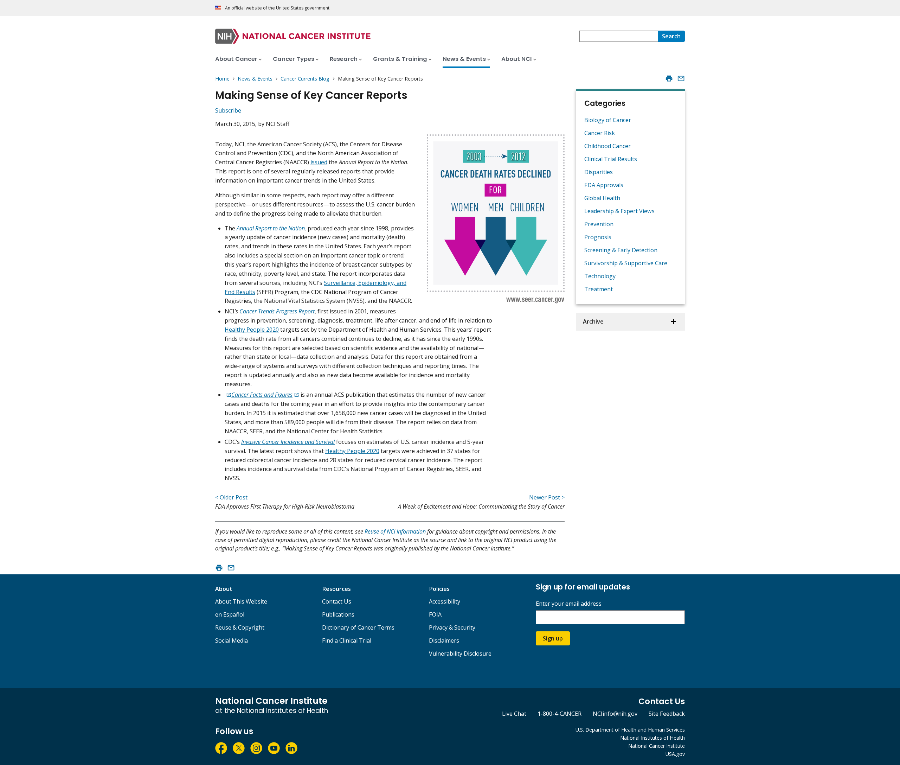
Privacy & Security (452, 627)
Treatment (598, 289)
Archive (593, 321)
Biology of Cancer (607, 120)
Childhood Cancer (607, 146)
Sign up (553, 638)
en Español (229, 614)
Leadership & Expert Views (619, 211)
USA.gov (675, 754)
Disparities (598, 172)
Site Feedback (667, 714)
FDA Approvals (603, 185)
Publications (338, 614)
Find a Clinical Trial (346, 640)
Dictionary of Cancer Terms (358, 627)
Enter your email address (569, 603)
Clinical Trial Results (610, 159)
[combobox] (618, 36)
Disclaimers (444, 640)
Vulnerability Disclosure (460, 653)
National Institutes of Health (652, 737)
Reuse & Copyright (239, 627)
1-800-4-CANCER (559, 714)
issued (318, 162)
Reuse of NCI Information (395, 531)
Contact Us (336, 601)
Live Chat (514, 714)
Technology (600, 276)
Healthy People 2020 (252, 329)
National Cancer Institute (656, 745)
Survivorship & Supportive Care (625, 263)
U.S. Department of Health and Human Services (630, 729)
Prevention (598, 224)
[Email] (681, 78)
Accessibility (444, 601)
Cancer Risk (599, 133)
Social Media (231, 640)
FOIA (435, 614)
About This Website (241, 601)
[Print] (669, 78)
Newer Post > (547, 497)
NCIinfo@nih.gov (615, 714)
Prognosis (597, 237)
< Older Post (231, 497)
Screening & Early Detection (620, 250)
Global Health (602, 198)
